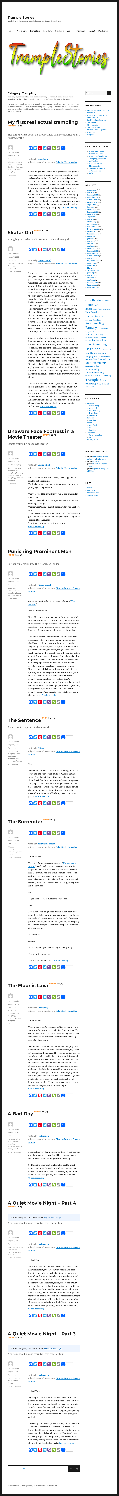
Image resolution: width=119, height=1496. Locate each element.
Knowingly (105, 356)
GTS (90, 428)
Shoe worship (92, 369)
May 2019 (90, 278)
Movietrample (94, 166)
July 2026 (90, 193)
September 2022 (93, 234)
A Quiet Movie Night (53, 1217)
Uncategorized (92, 440)
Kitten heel (12, 588)
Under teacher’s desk (100, 457)
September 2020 (93, 261)
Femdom (47, 31)
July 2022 (90, 239)
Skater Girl (28, 232)
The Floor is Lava (35, 985)
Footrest (88, 340)
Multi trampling (95, 363)
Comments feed (93, 493)
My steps (95, 461)
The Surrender (31, 821)
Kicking (17, 1252)
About (92, 31)
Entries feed (91, 490)
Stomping (18, 162)
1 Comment (12, 175)
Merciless (97, 359)
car (14, 1247)
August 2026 (92, 190)
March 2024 (91, 210)
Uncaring (11, 1144)
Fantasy (19, 595)
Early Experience (93, 312)
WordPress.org (92, 495)
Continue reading (69, 207)
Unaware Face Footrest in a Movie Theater (41, 434)
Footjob (103, 337)
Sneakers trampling (15, 263)
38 (25, 1468)
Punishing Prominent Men (97, 120)
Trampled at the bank (97, 168)
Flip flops (96, 337)
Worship (92, 420)
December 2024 (93, 197)
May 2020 (90, 268)
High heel (18, 167)
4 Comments (13, 764)
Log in (89, 488)
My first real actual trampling (98, 110)
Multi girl (107, 359)
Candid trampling (14, 465)
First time (89, 337)
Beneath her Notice (96, 154)
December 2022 (93, 227)
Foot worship (99, 340)
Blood (15, 1380)
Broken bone (99, 305)
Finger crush (90, 332)
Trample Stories (21, 17)
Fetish (89, 423)
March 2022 (91, 249)
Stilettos (11, 162)
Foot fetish (93, 425)
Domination (12, 849)
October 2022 (92, 231)
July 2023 (90, 219)
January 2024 (92, 214)
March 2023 (91, 222)
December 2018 (93, 288)
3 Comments (12, 599)
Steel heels (88, 376)
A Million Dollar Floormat (98, 156)
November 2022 (93, 229)
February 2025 (92, 195)
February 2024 (92, 212)
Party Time (91, 135)
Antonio (90, 459)
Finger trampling (94, 334)
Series (70, 31)
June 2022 (91, 241)
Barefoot (11, 167)
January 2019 (92, 285)
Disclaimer (103, 31)
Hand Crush (93, 413)
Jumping (18, 164)
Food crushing (94, 411)
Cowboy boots (97, 309)
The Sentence (32, 720)
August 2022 (92, 236)
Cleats (10, 1149)
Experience (12, 169)
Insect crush (102, 353)
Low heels (89, 359)
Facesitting (97, 320)
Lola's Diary (93, 161)
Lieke (91, 173)
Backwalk (88, 301)
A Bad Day (28, 1114)
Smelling (92, 430)
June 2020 (91, 266)
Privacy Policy (27, 1486)
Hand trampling (14, 1139)
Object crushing (92, 366)
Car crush (19, 1247)
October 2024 (92, 202)
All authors (22, 31)
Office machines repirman (97, 130)
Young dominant (103, 384)
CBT (90, 437)
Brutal (15, 1149)
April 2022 (91, 246)
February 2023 (92, 224)
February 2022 (92, 251)
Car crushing (94, 406)
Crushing (59, 31)
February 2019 (92, 283)
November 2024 (93, 200)
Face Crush (88, 320)
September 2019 (93, 270)
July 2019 (90, 273)
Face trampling (94, 323)
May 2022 (90, 244)
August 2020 (92, 263)
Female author (103, 328)
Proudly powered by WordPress (45, 1486)
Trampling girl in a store (98, 159)
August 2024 (92, 205)
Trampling (35, 31)
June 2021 (90, 258)
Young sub (12, 266)
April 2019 (91, 280)
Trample (11, 164)
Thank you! (81, 31)
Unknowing (12, 475)
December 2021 (93, 253)
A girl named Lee (95, 164)
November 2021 (93, 256)
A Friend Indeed (95, 171)
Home (10, 31)
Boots (18, 593)
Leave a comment (14, 272)
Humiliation (91, 353)
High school (106, 350)
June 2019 (91, 275)
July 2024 (90, 207)
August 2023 (91, 217)
